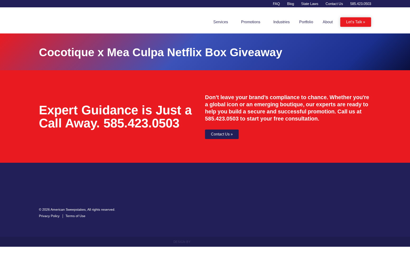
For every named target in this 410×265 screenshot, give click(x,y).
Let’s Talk (354, 22)
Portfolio (306, 22)
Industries (281, 22)
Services (219, 22)
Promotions (250, 22)
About (328, 22)
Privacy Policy (49, 219)
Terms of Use (75, 219)
